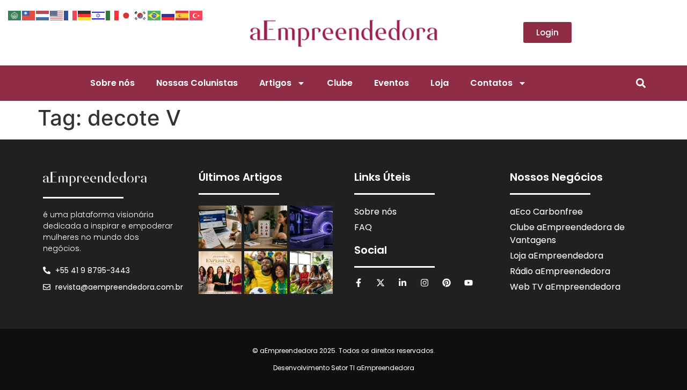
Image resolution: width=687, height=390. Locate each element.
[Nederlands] (43, 14)
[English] (57, 14)
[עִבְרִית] (99, 14)
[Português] (155, 14)
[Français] (71, 14)
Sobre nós (112, 83)
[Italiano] (113, 14)
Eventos (391, 83)
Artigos (275, 83)
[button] (640, 83)
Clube (340, 83)
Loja (439, 83)
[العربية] (15, 14)
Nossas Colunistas (197, 83)
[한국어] (141, 14)
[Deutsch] (85, 14)
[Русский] (169, 14)
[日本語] (127, 14)
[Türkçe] (196, 14)
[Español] (182, 14)
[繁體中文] (29, 14)
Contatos (491, 83)
